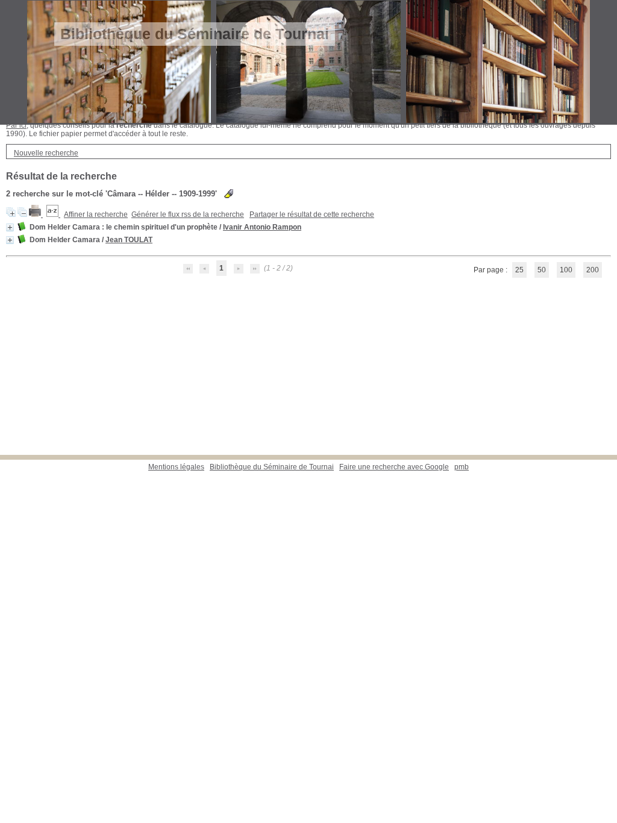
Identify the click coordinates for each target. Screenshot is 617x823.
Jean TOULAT (128, 240)
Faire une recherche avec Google (394, 467)
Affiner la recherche (96, 214)
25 (519, 270)
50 (541, 270)
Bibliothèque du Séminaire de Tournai (272, 467)
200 (592, 270)
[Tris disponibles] (53, 214)
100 (566, 270)
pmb (461, 467)
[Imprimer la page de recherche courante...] (36, 214)
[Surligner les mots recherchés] (228, 193)
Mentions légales (176, 467)
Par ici (16, 125)
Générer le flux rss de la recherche (187, 214)
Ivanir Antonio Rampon (262, 227)
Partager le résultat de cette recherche (311, 214)
